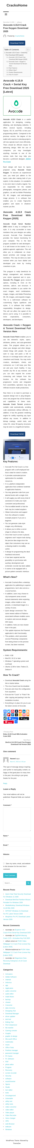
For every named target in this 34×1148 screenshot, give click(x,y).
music (7, 1045)
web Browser (10, 1124)
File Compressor (11, 1025)
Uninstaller (9, 1098)
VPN (7, 1121)
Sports (7, 1084)
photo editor (9, 1064)
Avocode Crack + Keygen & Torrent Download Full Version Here (18, 64)
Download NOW (17, 43)
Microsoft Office (11, 1039)
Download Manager (12, 1013)
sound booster (10, 1081)
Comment (7, 805)
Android (8, 980)
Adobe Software (11, 977)
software (19, 22)
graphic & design (11, 1036)
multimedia (9, 1042)
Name (6, 836)
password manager (12, 1053)
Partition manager (11, 1050)
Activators (9, 974)
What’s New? (13, 70)
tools (7, 1093)
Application (9, 988)
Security (8, 1076)
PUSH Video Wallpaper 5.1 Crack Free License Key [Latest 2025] (16, 944)
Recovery (8, 1070)
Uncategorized (10, 1095)
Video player (9, 1113)
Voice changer (10, 1118)
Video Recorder (10, 1115)
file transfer (9, 1028)
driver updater (10, 1016)
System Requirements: (16, 72)
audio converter (10, 991)
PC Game (8, 1056)
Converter (8, 1005)
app (6, 985)
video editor (9, 1110)
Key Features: (13, 68)
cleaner (8, 1002)
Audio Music (9, 997)
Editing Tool (9, 1022)
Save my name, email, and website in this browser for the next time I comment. (16, 866)
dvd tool (8, 1019)
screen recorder (11, 1073)
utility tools (9, 1104)
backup (7, 999)
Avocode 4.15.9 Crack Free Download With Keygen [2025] (18, 58)
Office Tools (9, 1047)
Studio (7, 1087)
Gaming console (11, 1030)
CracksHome (17, 5)
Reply (5, 783)
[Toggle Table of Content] (27, 49)
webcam (8, 1127)
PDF (6, 1062)
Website (6, 854)
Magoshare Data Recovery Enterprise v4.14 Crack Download (15, 961)
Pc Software (9, 1059)
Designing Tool (10, 1011)
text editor (8, 1090)
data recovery (10, 1008)
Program (8, 1067)
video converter (10, 1107)
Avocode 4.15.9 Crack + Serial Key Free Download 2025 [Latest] (16, 54)
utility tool (8, 1101)
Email (6, 845)
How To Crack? (13, 74)
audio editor (9, 994)
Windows (8, 1129)
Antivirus (8, 982)
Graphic (8, 1033)
